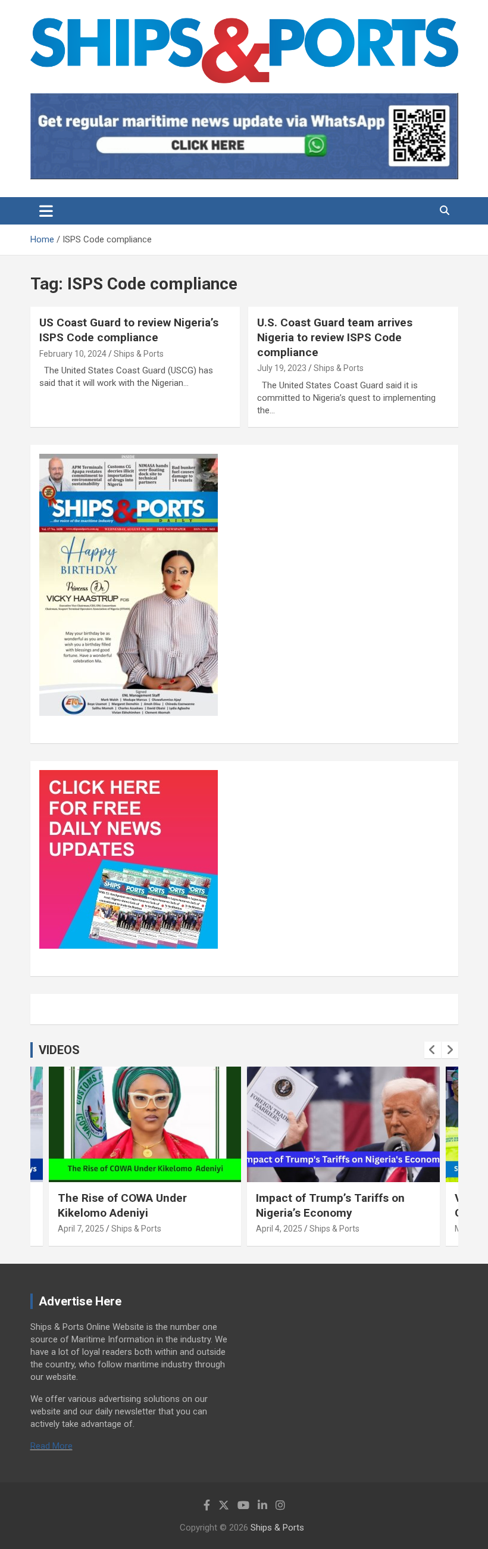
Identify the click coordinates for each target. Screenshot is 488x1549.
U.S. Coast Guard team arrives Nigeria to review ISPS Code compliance (334, 337)
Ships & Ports (139, 354)
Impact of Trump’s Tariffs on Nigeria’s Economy (330, 1205)
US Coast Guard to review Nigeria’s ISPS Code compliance (128, 330)
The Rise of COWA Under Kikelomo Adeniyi (122, 1205)
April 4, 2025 (279, 1228)
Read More (51, 1446)
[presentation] (432, 1050)
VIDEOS (59, 1050)
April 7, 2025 (81, 1228)
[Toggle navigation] (46, 211)
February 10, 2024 (73, 354)
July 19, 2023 (281, 368)
